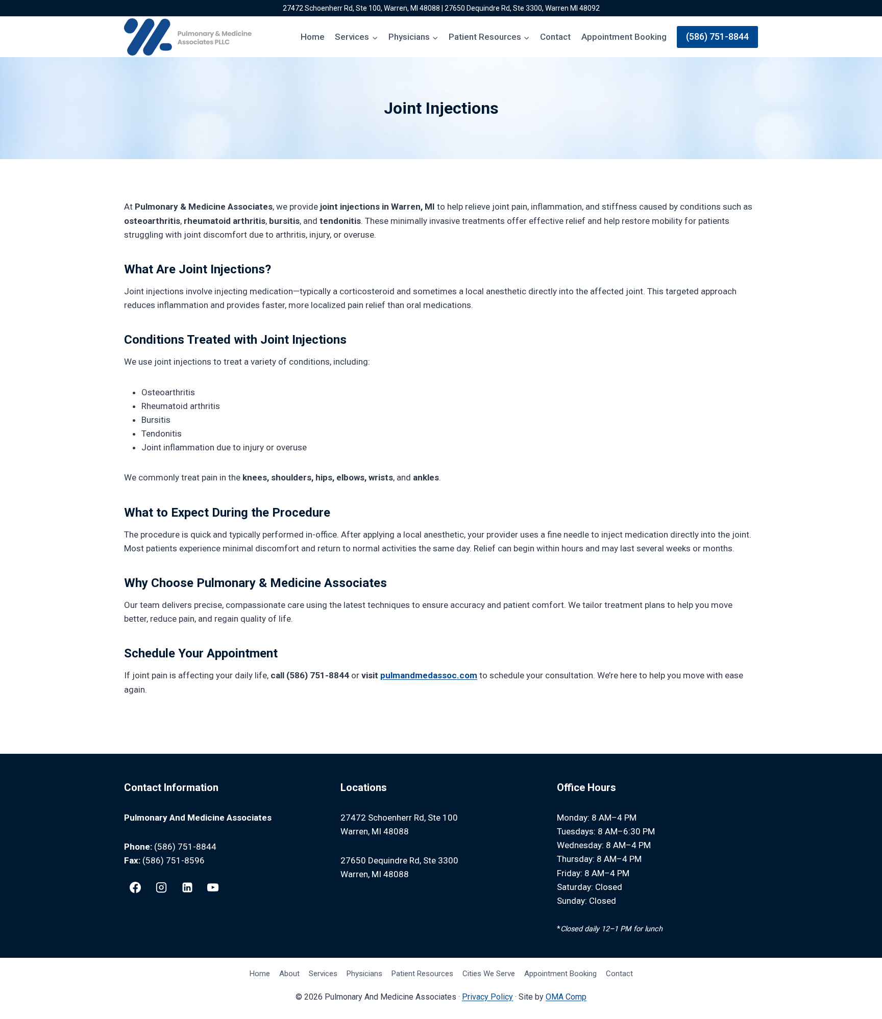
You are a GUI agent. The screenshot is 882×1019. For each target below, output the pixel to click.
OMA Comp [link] (566, 997)
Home (313, 37)
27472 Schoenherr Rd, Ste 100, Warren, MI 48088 (361, 8)
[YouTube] (213, 887)
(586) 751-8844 (717, 36)
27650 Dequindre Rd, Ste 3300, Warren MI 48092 (522, 8)
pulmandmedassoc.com (428, 675)
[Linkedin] (187, 887)
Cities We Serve (488, 973)
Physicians (364, 973)
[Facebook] (135, 887)
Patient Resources (422, 973)
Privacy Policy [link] (487, 997)
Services (323, 973)
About (289, 973)
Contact (555, 37)
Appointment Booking (624, 37)
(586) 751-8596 (173, 860)
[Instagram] (161, 887)
